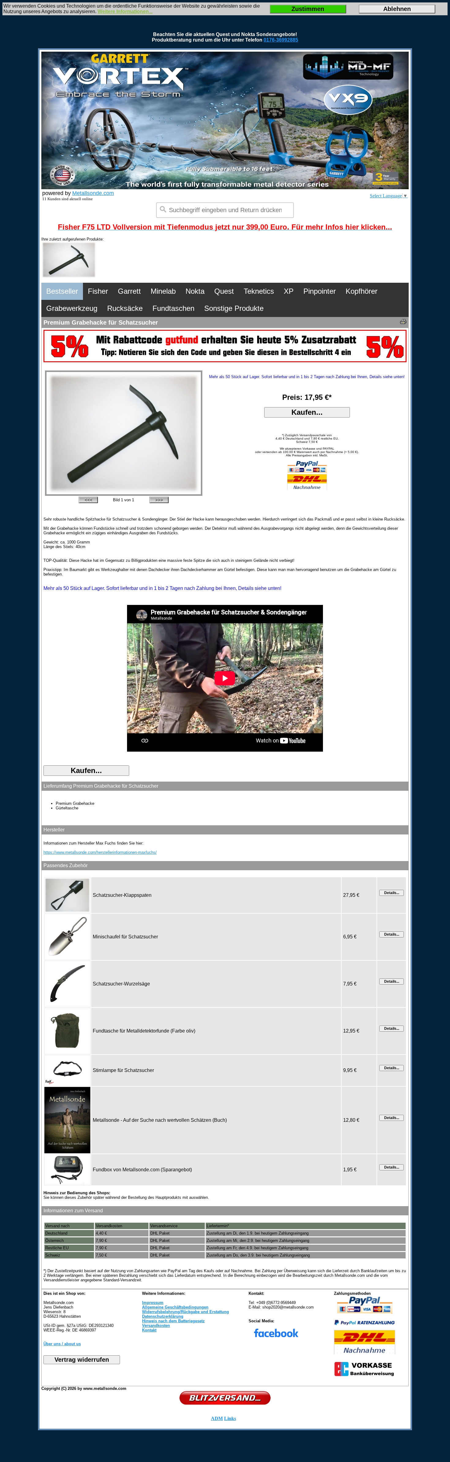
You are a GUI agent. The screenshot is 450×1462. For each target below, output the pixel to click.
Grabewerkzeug (71, 308)
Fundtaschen (173, 308)
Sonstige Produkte (234, 308)
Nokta (195, 291)
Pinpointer (319, 291)
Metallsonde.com (93, 193)
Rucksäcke (125, 308)
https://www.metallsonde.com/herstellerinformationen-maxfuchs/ (100, 852)
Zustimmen (307, 9)
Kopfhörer (361, 291)
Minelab (163, 291)
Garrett (129, 291)
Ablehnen (397, 9)
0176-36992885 (281, 39)
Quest (224, 291)
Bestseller (62, 291)
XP (289, 291)
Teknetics (259, 291)
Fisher (98, 291)
